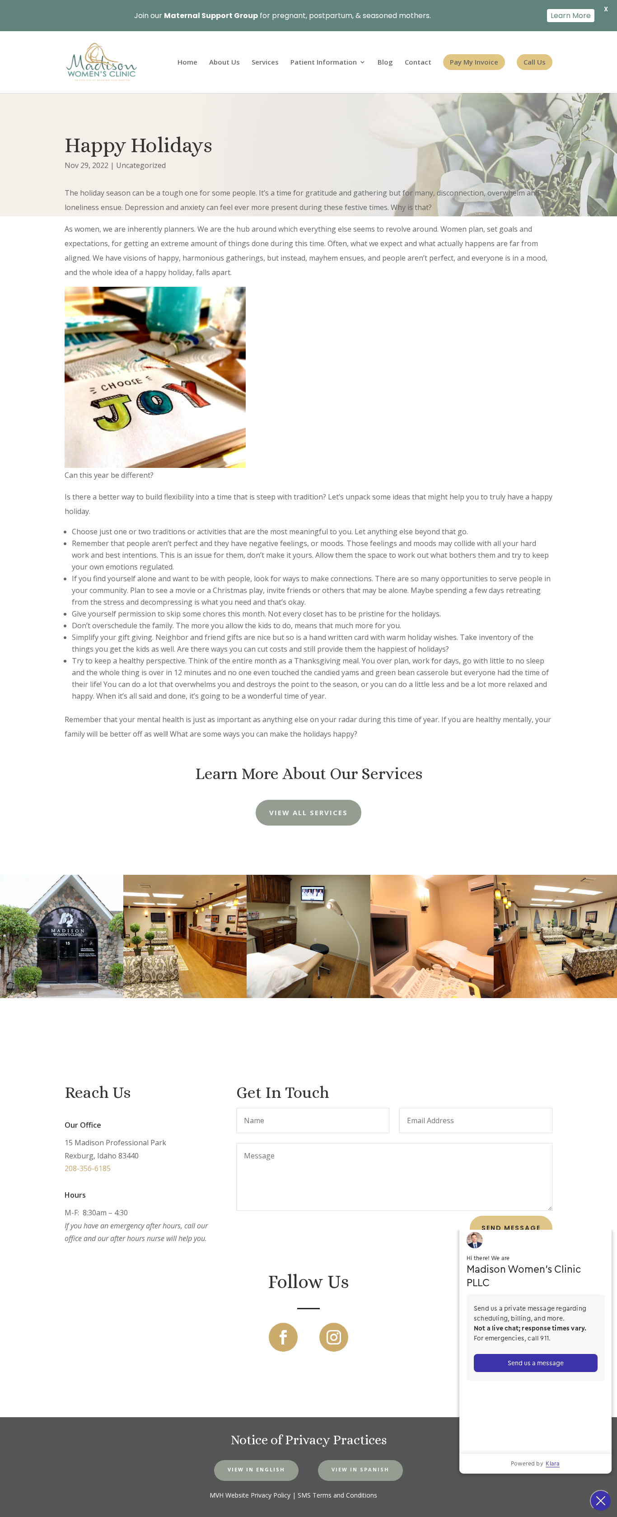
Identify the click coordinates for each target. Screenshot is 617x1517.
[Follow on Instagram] (333, 1337)
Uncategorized (141, 165)
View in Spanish (360, 1469)
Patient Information (323, 62)
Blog (385, 62)
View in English (256, 1469)
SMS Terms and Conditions (337, 1495)
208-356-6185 (88, 1168)
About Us (224, 62)
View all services (308, 812)
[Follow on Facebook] (283, 1337)
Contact (418, 62)
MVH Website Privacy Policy (250, 1495)
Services (265, 62)
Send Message (511, 1227)
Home (187, 62)
